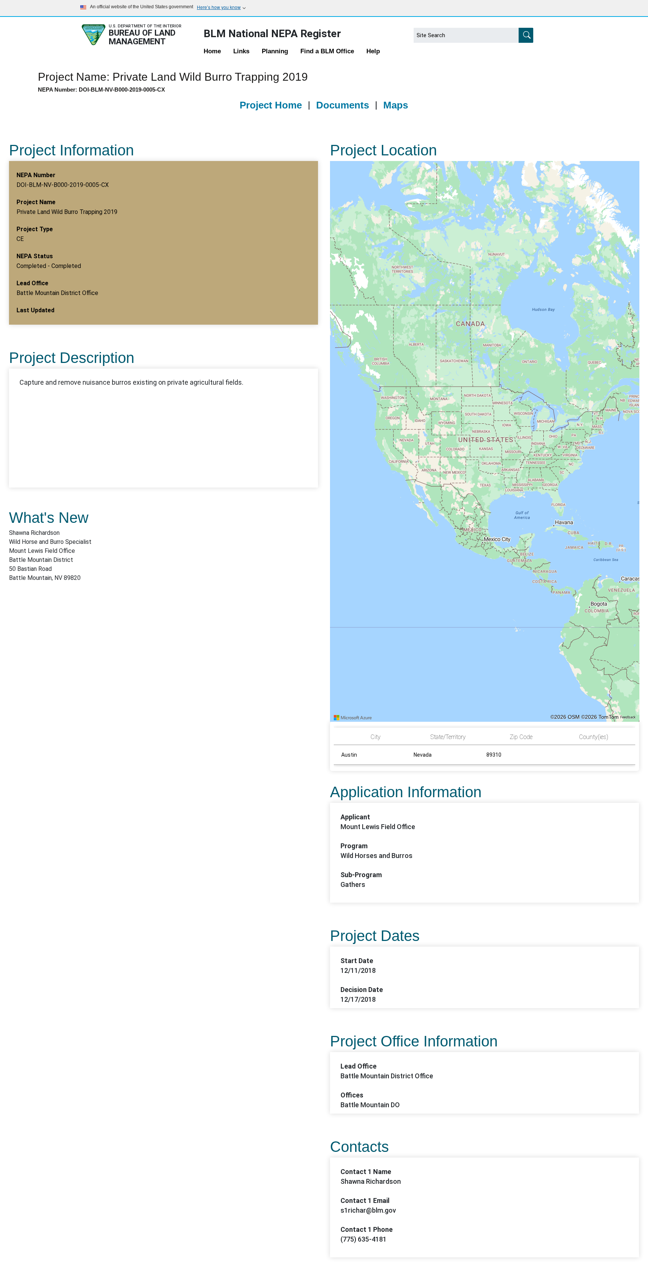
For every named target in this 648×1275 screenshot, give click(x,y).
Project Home (271, 105)
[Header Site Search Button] (525, 35)
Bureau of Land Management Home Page (139, 34)
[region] (484, 441)
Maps (395, 105)
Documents (342, 105)
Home (212, 51)
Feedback (628, 717)
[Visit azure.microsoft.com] (353, 717)
